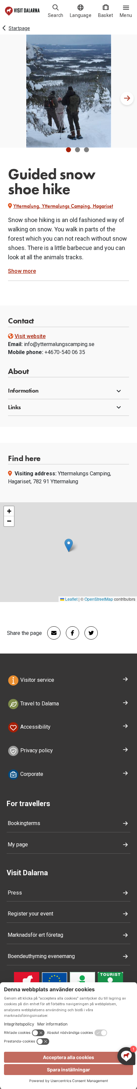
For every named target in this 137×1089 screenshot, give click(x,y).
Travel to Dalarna (39, 703)
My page (18, 844)
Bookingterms (24, 823)
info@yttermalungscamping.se (59, 344)
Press (15, 893)
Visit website (30, 336)
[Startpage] (22, 11)
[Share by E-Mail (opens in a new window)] (51, 633)
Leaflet (70, 599)
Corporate (31, 774)
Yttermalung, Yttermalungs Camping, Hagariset (63, 205)
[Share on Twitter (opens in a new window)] (88, 633)
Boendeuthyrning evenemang (41, 956)
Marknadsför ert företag (35, 935)
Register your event (30, 913)
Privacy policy (36, 750)
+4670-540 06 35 (65, 352)
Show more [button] (22, 271)
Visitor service (36, 680)
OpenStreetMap (98, 599)
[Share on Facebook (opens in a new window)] (70, 633)
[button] (68, 149)
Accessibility (35, 727)
